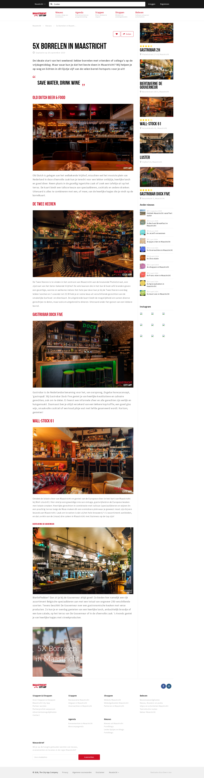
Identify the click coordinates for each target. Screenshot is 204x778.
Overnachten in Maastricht (80, 706)
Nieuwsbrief (38, 742)
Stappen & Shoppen (42, 695)
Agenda (72, 719)
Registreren (164, 4)
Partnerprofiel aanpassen (44, 709)
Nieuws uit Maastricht (113, 723)
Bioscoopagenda (76, 726)
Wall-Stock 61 (43, 420)
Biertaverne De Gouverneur (43, 524)
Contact (36, 715)
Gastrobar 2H (150, 49)
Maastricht (39, 4)
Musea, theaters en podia (151, 703)
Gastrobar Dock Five (48, 314)
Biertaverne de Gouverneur (151, 85)
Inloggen (151, 4)
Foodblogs (109, 726)
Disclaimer (100, 772)
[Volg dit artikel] (116, 34)
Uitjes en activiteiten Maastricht (154, 706)
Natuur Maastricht (148, 712)
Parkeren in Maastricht (114, 706)
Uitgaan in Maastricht (77, 703)
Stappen (72, 695)
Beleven (143, 695)
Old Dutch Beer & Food (49, 97)
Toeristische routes (148, 709)
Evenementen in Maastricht (80, 723)
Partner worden (39, 706)
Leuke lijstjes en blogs (114, 729)
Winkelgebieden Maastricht (116, 703)
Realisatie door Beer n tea (161, 772)
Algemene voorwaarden (82, 772)
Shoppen (108, 695)
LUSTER (145, 157)
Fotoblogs (108, 732)
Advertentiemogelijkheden (45, 712)
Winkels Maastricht (112, 700)
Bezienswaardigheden (150, 700)
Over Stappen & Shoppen (44, 700)
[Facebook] (163, 686)
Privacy (65, 772)
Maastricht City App (41, 703)
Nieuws (107, 719)
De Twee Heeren (44, 203)
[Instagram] (168, 686)
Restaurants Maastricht (78, 700)
